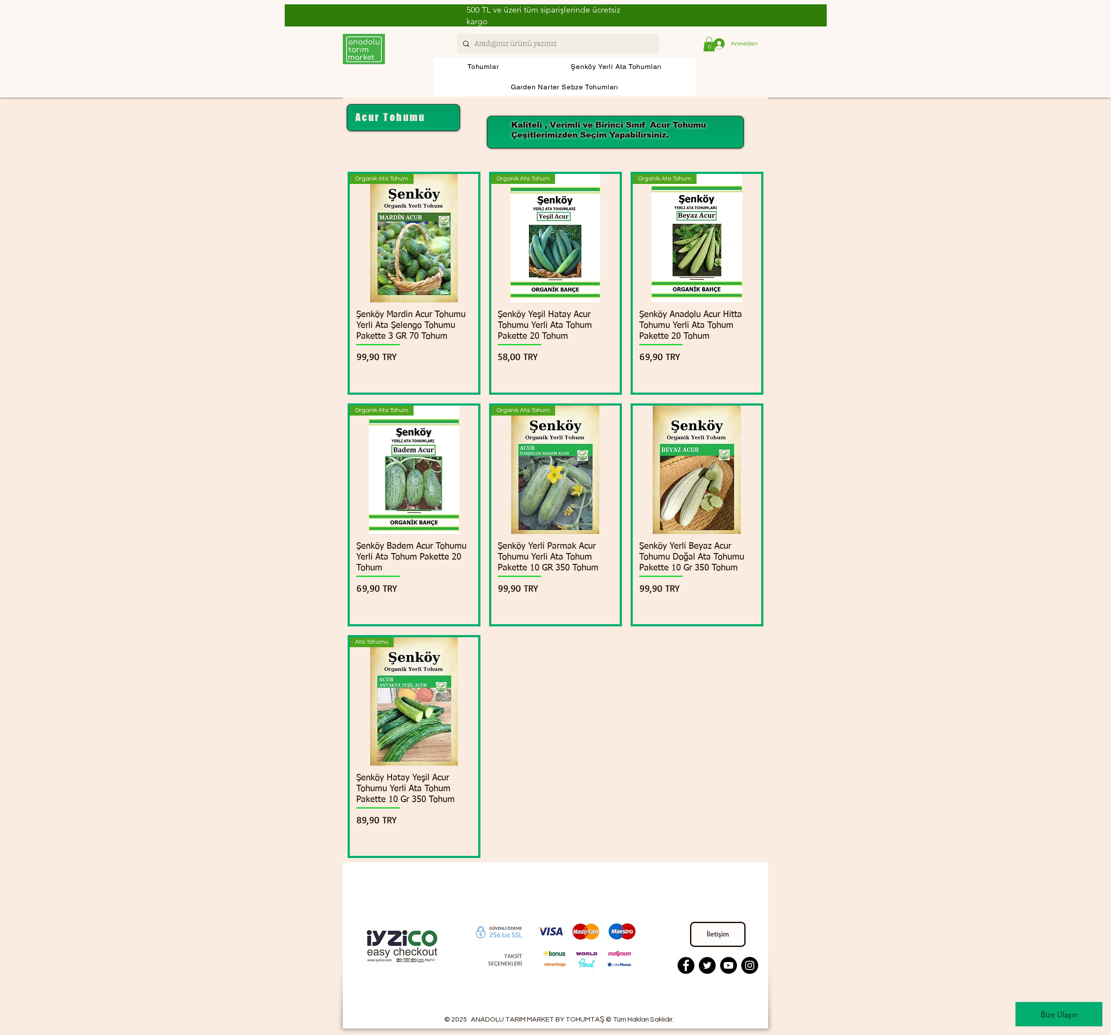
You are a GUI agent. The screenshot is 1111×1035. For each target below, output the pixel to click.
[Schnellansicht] (697, 470)
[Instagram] (749, 965)
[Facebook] (685, 965)
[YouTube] (728, 965)
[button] (709, 44)
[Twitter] (707, 965)
